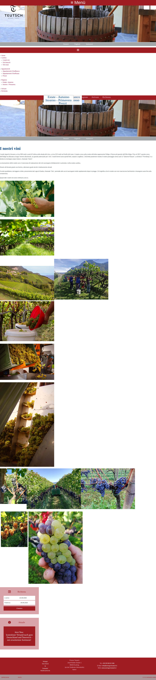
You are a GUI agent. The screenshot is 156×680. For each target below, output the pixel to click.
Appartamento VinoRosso (11, 73)
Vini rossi (6, 65)
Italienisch (89, 44)
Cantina (3, 58)
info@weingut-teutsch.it (109, 665)
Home (3, 55)
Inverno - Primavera (9, 84)
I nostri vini (6, 60)
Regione (4, 80)
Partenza (7, 602)
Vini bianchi (6, 62)
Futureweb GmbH (150, 677)
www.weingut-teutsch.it (109, 668)
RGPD (20, 677)
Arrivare (3, 88)
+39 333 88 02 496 (108, 663)
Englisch (77, 44)
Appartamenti (5, 69)
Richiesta (4, 91)
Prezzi (5, 76)
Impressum (5, 677)
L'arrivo (7, 598)
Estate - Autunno (8, 82)
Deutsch (66, 44)
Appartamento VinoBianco (11, 71)
